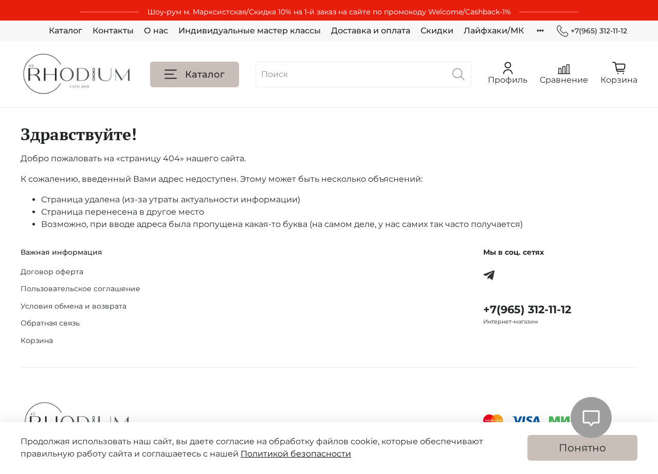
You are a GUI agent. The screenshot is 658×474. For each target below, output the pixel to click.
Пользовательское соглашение (80, 288)
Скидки (437, 30)
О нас (156, 30)
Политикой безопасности (296, 454)
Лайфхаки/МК (494, 30)
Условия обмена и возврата (73, 306)
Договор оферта (52, 271)
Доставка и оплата (370, 30)
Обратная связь (50, 323)
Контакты (113, 30)
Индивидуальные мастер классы (249, 30)
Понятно (582, 448)
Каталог (65, 30)
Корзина (37, 340)
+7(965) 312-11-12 (599, 30)
